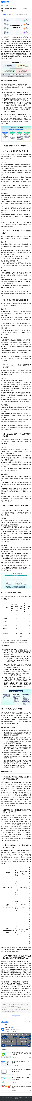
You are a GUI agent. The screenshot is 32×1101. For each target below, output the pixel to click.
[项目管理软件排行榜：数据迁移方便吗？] (6, 1063)
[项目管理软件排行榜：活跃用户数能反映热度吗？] (6, 1072)
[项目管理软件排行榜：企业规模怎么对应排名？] (6, 1080)
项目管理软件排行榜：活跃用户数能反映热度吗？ (21, 1070)
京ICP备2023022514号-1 (6, 1097)
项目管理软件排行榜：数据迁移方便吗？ (21, 1062)
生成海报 (5, 1021)
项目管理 (21, 14)
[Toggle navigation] (29, 2)
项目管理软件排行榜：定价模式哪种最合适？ (21, 1087)
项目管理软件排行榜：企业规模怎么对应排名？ (21, 1078)
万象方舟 (27, 1097)
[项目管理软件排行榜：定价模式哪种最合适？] (6, 1088)
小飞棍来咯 (3, 14)
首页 (2, 5)
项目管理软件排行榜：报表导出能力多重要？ (21, 1053)
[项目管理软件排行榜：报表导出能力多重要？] (6, 1055)
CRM (6, 395)
